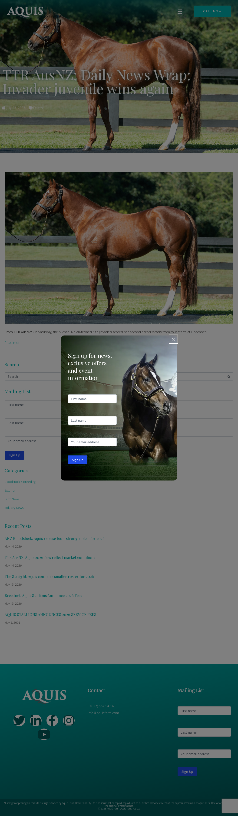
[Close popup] (173, 339)
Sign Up (77, 460)
